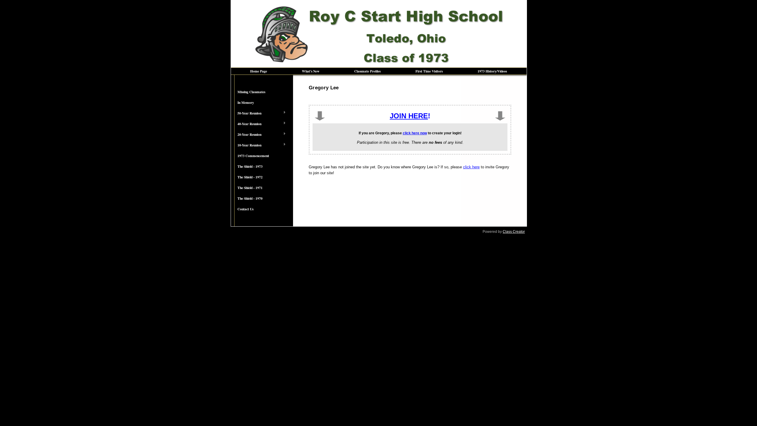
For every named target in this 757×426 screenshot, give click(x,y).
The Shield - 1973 (250, 166)
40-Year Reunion (246, 124)
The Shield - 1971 (250, 187)
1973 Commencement (253, 155)
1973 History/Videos (492, 71)
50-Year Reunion (246, 113)
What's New (310, 71)
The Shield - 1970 (250, 198)
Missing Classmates (251, 91)
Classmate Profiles (367, 71)
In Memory (245, 102)
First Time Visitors (429, 71)
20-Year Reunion (246, 134)
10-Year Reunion (246, 145)
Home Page (258, 71)
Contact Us (245, 209)
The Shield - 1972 (250, 177)
